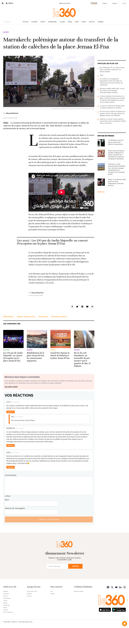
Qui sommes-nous (32, 591)
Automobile (6, 605)
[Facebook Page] (108, 587)
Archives (29, 596)
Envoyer (75, 566)
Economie (34, 22)
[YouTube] (116, 587)
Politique (25, 22)
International (52, 22)
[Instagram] (124, 587)
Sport (77, 22)
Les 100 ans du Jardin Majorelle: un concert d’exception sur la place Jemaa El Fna (52, 242)
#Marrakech (8, 316)
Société (42, 22)
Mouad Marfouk (12, 113)
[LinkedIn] (120, 587)
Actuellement (7, 22)
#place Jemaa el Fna (26, 316)
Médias (70, 22)
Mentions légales (78, 591)
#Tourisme (43, 316)
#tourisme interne (59, 316)
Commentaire (10, 475)
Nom (7, 500)
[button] (124, 623)
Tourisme (100, 22)
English (104, 3)
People (84, 22)
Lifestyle (92, 22)
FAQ (51, 591)
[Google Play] (119, 609)
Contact (52, 593)
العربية (124, 3)
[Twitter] (112, 587)
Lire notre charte (11, 387)
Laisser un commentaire (48, 519)
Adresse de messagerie (15, 508)
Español (114, 3)
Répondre (10, 412)
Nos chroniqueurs (8, 612)
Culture (62, 22)
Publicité (29, 593)
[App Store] (105, 609)
